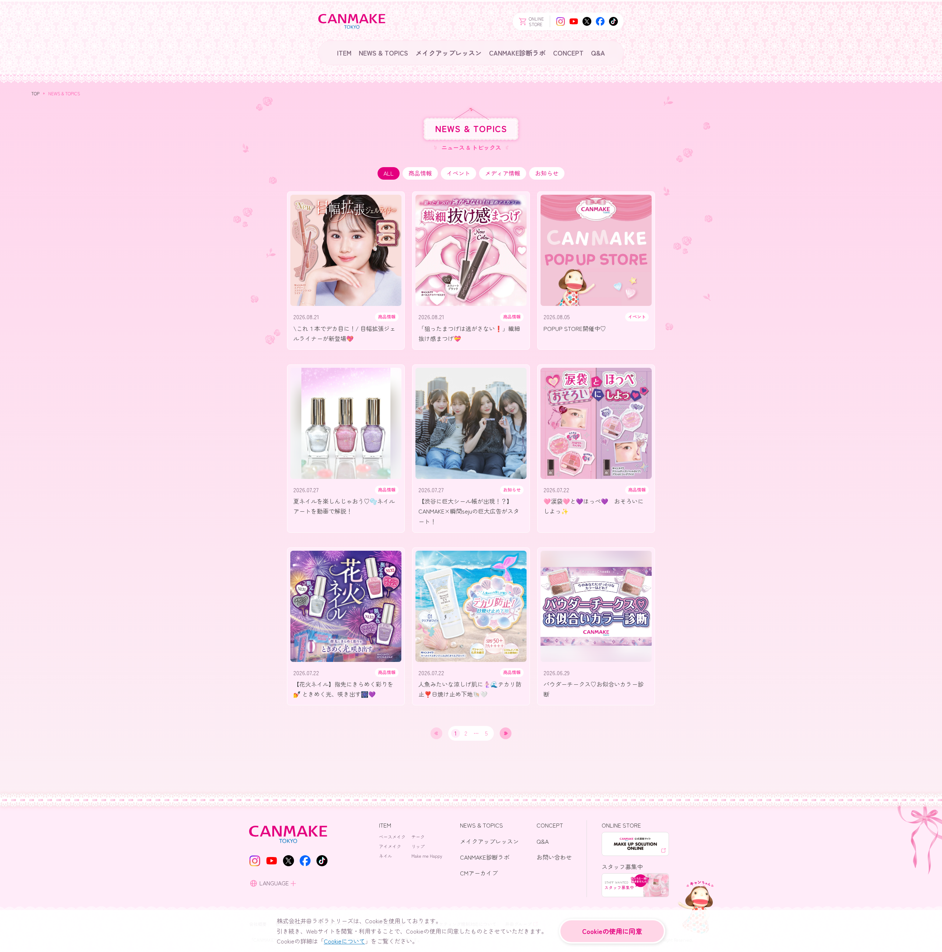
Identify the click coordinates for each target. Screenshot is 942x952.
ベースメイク (392, 836)
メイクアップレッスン (448, 52)
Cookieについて (344, 941)
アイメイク (390, 846)
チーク (418, 836)
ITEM (344, 52)
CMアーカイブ (479, 872)
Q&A (598, 52)
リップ (418, 846)
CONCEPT (568, 52)
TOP (35, 93)
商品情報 (420, 173)
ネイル (385, 856)
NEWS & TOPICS (383, 52)
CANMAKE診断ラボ (517, 52)
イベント (458, 173)
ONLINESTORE (536, 21)
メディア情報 (502, 173)
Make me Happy (426, 856)
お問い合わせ (554, 857)
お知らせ (547, 173)
